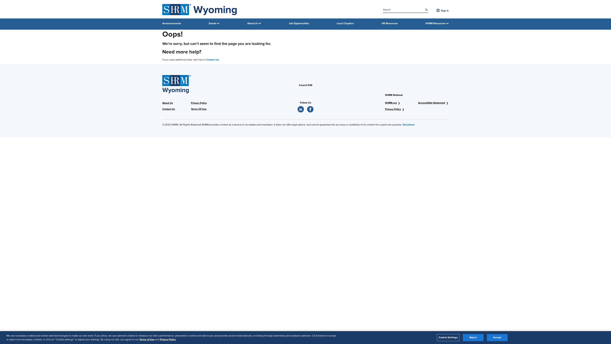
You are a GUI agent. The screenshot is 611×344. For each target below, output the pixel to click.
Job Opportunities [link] (299, 23)
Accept (497, 337)
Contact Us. (213, 59)
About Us (167, 103)
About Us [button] (252, 23)
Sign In (445, 10)
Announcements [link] (171, 23)
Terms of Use (147, 339)
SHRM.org (391, 102)
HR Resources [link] (390, 23)
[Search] (426, 10)
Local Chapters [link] (345, 23)
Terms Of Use (199, 109)
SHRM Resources (435, 23)
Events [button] (212, 23)
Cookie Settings (448, 337)
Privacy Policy (199, 103)
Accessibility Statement (431, 102)
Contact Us (168, 109)
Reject (473, 337)
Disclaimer (409, 124)
